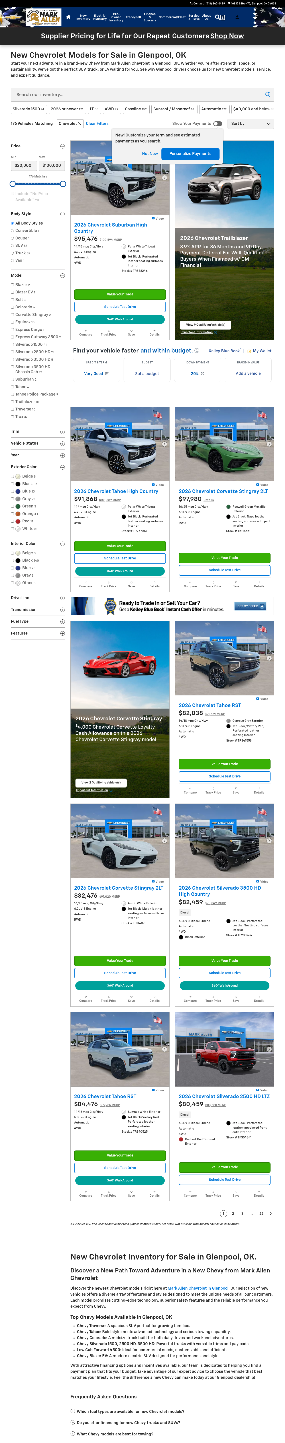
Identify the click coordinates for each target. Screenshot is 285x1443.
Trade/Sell (133, 17)
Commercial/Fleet (172, 17)
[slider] (13, 184)
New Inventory (83, 17)
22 (261, 1237)
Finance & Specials (150, 17)
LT (94, 109)
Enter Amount (37, 230)
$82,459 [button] (202, 916)
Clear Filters (97, 124)
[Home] (12, 17)
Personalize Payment (89, 245)
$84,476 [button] (97, 1123)
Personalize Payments (190, 154)
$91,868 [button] (97, 504)
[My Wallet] (223, 17)
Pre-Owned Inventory (116, 17)
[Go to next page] (271, 1237)
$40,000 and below (254, 109)
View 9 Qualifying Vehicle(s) (205, 331)
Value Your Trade (120, 299)
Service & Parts (194, 17)
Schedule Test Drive (120, 311)
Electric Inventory (100, 17)
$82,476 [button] (97, 910)
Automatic (214, 109)
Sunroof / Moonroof (174, 109)
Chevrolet (68, 124)
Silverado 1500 (28, 109)
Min (13, 157)
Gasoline (136, 109)
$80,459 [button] (202, 1123)
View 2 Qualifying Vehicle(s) (101, 798)
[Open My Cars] (236, 17)
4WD (111, 109)
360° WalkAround (120, 324)
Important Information (199, 338)
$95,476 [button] (98, 239)
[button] (225, 931)
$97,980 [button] (196, 504)
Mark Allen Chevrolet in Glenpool (198, 1312)
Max (42, 157)
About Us (206, 17)
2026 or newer (67, 109)
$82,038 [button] (202, 723)
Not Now (150, 154)
